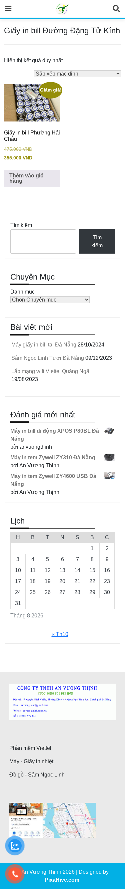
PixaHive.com (62, 880)
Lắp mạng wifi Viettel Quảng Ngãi (51, 371)
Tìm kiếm (21, 225)
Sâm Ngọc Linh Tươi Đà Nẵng (47, 358)
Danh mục (22, 292)
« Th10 (60, 634)
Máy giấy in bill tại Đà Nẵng (43, 344)
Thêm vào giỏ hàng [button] (26, 178)
